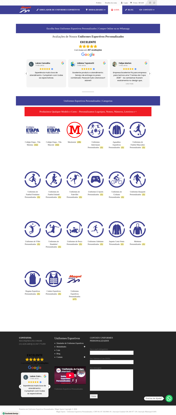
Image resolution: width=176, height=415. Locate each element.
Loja (116, 10)
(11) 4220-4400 (25, 344)
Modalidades (95, 10)
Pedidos (98, 3)
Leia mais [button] (129, 84)
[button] (149, 73)
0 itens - (138, 3)
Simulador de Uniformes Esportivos (59, 10)
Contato (147, 10)
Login (126, 3)
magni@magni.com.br (30, 341)
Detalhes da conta (111, 3)
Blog (130, 10)
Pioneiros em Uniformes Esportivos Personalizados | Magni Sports (41, 409)
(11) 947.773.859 (38, 344)
